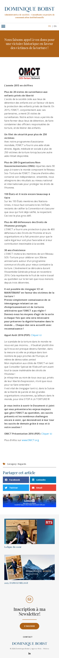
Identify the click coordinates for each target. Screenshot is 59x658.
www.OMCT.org (30, 440)
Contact (28, 637)
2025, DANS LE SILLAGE (16, 582)
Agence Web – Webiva (40, 648)
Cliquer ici (36, 335)
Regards (22, 464)
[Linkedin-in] (29, 653)
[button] (3, 26)
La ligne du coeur (12, 546)
